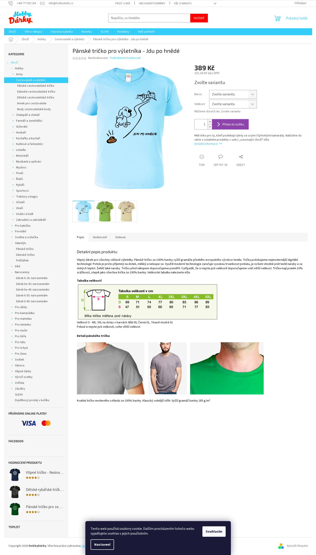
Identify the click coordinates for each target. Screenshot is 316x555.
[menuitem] (12, 31)
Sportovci (22, 191)
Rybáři (20, 185)
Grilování (21, 127)
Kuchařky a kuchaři (28, 138)
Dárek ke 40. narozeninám (32, 289)
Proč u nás (122, 3)
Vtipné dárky (23, 371)
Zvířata (19, 383)
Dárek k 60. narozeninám (32, 301)
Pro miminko (23, 324)
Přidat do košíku (233, 124)
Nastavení (102, 544)
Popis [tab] (80, 237)
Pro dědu (21, 307)
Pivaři (19, 173)
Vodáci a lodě (24, 214)
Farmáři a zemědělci (29, 121)
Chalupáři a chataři (28, 115)
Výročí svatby (24, 377)
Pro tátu (20, 342)
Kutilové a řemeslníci (29, 144)
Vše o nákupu (183, 3)
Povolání (20, 231)
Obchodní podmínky (152, 3)
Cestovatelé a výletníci (31, 80)
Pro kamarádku (25, 313)
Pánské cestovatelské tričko (35, 86)
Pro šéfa (20, 336)
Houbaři (21, 132)
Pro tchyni (21, 348)
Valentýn (20, 243)
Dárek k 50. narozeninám (32, 295)
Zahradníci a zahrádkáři (31, 220)
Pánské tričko (25, 249)
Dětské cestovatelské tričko (35, 97)
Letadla (21, 150)
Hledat (199, 18)
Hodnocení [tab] (100, 237)
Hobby (19, 68)
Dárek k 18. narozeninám (32, 278)
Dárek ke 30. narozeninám (32, 284)
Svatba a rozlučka (26, 237)
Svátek (19, 359)
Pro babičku (22, 226)
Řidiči (19, 179)
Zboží (14, 62)
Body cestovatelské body (34, 109)
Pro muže (21, 330)
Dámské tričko (25, 255)
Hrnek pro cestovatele (31, 103)
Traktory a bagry (27, 196)
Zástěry (20, 389)
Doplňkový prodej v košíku (32, 400)
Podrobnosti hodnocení (125, 58)
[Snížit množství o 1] (210, 126)
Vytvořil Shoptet (297, 546)
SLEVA (19, 394)
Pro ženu (20, 354)
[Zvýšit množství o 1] (210, 121)
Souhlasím (214, 531)
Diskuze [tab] (121, 237)
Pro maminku (23, 319)
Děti (17, 266)
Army (19, 74)
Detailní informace (206, 144)
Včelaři (20, 202)
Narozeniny (22, 272)
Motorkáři (22, 156)
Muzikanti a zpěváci (28, 162)
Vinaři (19, 208)
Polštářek (22, 260)
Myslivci (21, 167)
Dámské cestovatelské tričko (36, 92)
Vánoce (20, 365)
